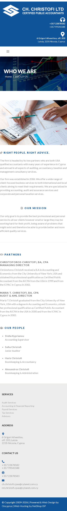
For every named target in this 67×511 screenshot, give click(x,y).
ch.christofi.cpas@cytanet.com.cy (20, 484)
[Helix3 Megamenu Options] (8, 51)
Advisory (6, 416)
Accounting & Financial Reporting (18, 406)
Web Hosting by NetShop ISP (30, 506)
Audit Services (9, 402)
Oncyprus (7, 506)
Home (8, 76)
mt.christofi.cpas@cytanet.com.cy (20, 487)
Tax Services (8, 412)
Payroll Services (9, 409)
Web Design (48, 502)
